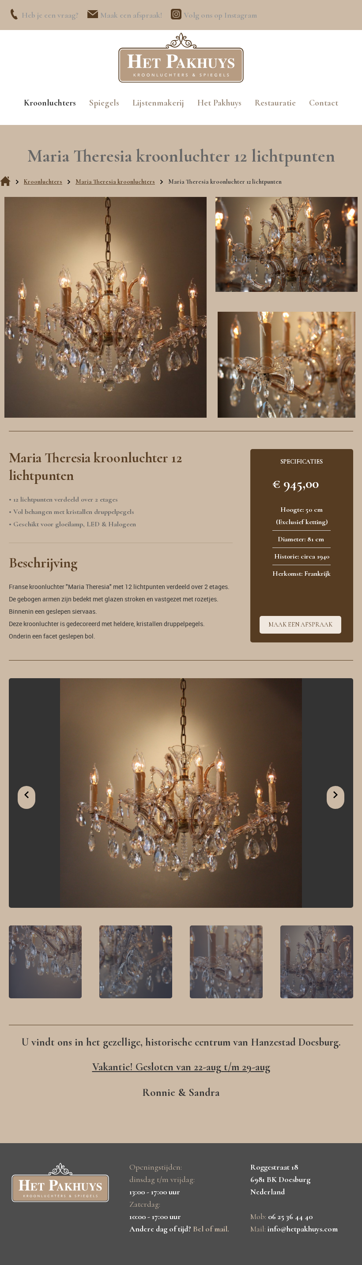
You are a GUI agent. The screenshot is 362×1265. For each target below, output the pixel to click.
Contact (323, 103)
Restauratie (275, 103)
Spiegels (104, 103)
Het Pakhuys (219, 103)
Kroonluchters (50, 103)
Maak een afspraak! (131, 15)
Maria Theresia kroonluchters (115, 181)
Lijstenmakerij (158, 103)
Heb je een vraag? (50, 15)
